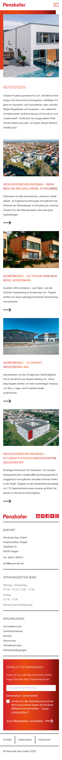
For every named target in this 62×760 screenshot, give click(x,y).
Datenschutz (25, 740)
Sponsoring (9, 641)
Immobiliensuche (12, 626)
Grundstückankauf (13, 631)
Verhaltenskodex (12, 645)
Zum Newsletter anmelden (25, 721)
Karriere (7, 636)
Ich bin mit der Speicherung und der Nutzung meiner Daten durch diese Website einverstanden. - (32, 707)
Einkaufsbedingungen (15, 650)
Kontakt (7, 740)
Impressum (44, 740)
